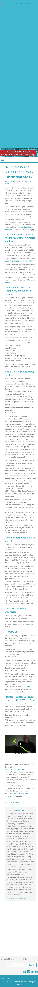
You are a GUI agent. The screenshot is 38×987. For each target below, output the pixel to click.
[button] (32, 965)
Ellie (33, 584)
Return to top (5, 978)
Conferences (15, 802)
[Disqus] (20, 929)
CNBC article (26, 687)
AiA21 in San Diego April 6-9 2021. (20, 261)
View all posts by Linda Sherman (17, 898)
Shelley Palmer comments (15, 769)
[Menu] (2, 159)
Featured (21, 802)
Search (3, 965)
